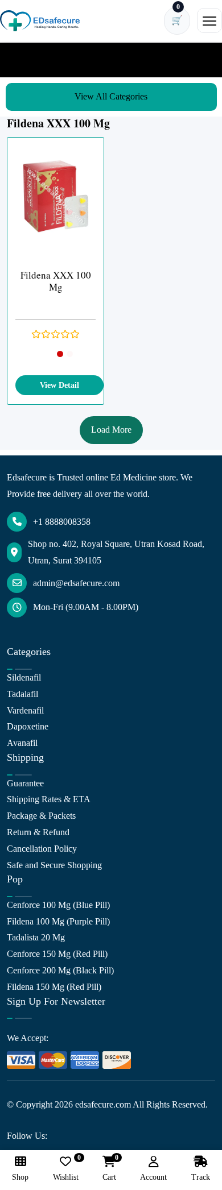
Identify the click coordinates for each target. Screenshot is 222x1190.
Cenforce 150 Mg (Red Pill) (57, 954)
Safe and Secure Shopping (54, 865)
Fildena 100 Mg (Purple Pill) (58, 921)
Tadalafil (22, 694)
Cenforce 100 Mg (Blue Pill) (58, 905)
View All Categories (111, 96)
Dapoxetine (27, 726)
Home (25, 59)
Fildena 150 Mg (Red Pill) (54, 987)
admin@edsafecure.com (76, 583)
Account (153, 1177)
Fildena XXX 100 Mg (55, 281)
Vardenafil (25, 710)
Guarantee (25, 783)
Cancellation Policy (42, 848)
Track (200, 1177)
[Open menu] (209, 20)
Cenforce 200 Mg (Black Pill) (60, 970)
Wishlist (66, 1168)
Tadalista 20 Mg (36, 937)
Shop (20, 1177)
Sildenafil (24, 677)
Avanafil (22, 743)
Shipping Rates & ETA (49, 799)
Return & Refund (38, 832)
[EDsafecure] (40, 20)
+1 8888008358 (62, 521)
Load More (111, 429)
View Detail (59, 385)
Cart (109, 1168)
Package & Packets (41, 815)
